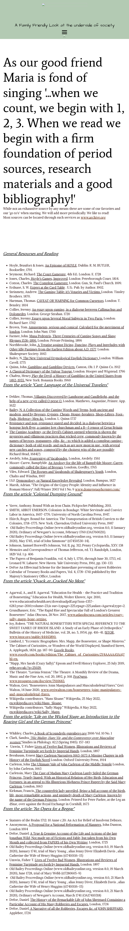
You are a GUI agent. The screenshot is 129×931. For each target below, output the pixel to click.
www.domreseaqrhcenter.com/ (97, 489)
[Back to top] (121, 923)
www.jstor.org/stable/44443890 (32, 637)
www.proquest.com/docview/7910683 (36, 681)
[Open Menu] (64, 32)
